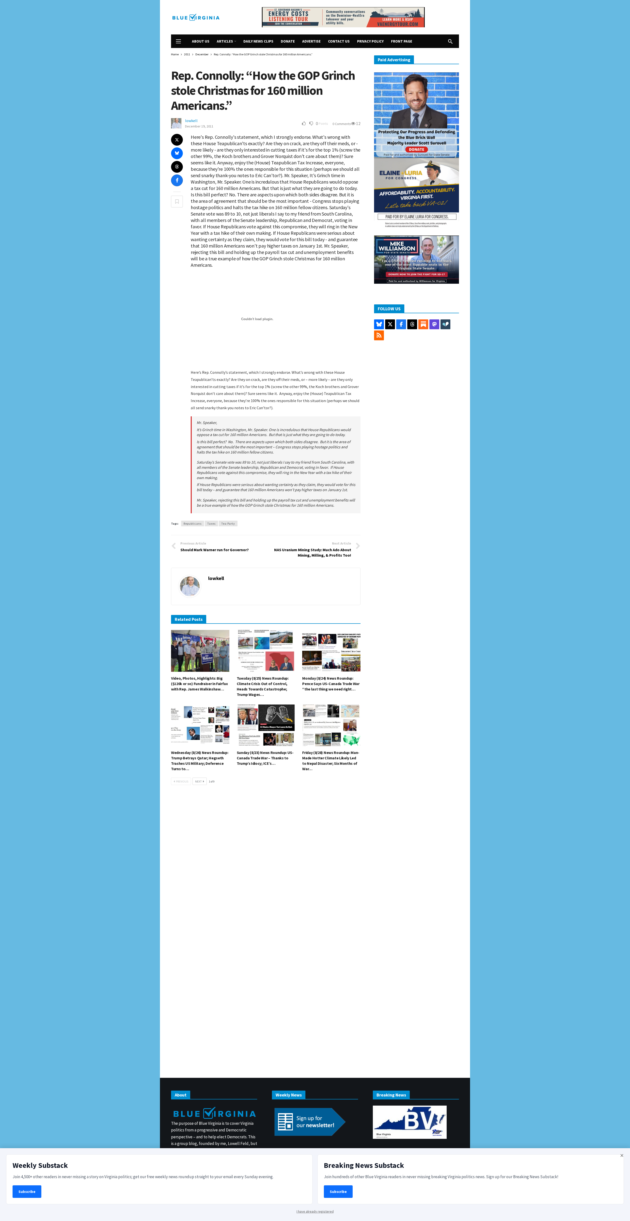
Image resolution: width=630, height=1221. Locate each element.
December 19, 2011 (199, 126)
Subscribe (26, 1191)
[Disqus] (266, 862)
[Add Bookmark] (177, 201)
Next (198, 781)
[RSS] (379, 335)
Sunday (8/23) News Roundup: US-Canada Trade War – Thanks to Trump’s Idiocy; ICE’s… (265, 758)
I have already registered (315, 1211)
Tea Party (228, 523)
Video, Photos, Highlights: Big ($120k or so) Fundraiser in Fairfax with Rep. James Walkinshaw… (199, 683)
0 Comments (341, 124)
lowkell (191, 120)
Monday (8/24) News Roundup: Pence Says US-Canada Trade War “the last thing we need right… (330, 683)
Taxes (211, 523)
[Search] (450, 41)
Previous (182, 781)
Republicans (193, 523)
